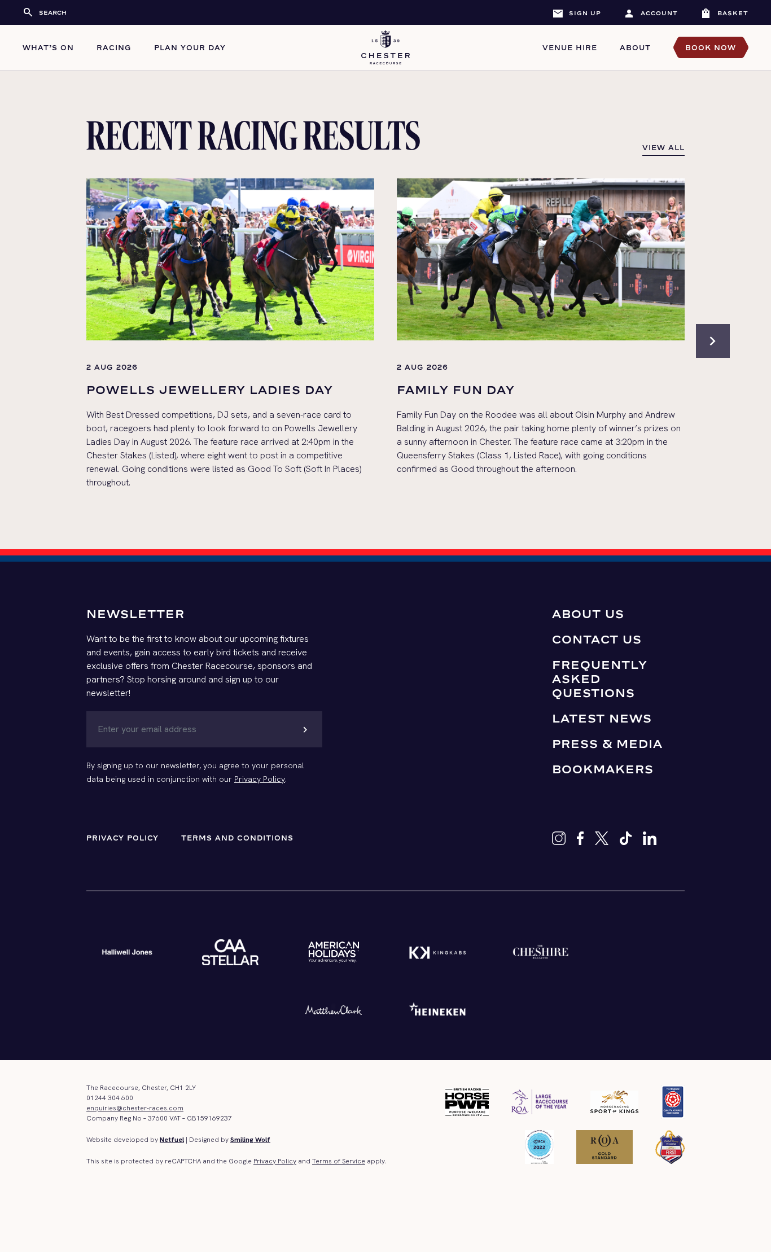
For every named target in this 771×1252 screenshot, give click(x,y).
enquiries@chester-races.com (134, 1108)
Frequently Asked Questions (599, 679)
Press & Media (607, 744)
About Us (588, 614)
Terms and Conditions (237, 838)
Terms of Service (338, 1161)
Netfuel (172, 1139)
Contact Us (597, 639)
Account (651, 13)
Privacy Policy (259, 779)
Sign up (576, 13)
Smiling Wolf (250, 1139)
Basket (724, 13)
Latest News (602, 718)
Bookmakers (603, 769)
